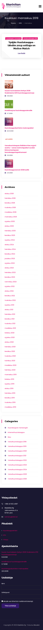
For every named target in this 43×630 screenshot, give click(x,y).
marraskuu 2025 (11, 217)
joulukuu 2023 (10, 258)
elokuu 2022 (9, 291)
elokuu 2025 (9, 226)
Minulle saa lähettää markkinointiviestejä (18, 601)
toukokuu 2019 (10, 402)
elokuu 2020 (9, 342)
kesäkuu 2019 (10, 398)
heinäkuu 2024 (10, 249)
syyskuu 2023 (10, 263)
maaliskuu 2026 (10, 212)
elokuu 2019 (9, 388)
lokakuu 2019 (9, 379)
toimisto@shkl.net (11, 517)
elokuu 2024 (9, 244)
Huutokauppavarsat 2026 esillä (17, 170)
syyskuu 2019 (9, 384)
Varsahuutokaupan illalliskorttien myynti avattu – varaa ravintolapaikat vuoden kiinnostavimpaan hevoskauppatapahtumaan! (20, 148)
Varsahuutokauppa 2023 (17, 465)
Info (4, 535)
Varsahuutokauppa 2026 (17, 479)
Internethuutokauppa (16, 432)
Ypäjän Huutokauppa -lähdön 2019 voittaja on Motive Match (21, 45)
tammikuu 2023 (10, 282)
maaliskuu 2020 (10, 365)
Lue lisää (21, 53)
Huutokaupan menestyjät (13, 38)
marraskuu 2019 (10, 374)
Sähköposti (5, 592)
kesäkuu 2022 (10, 296)
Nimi (3, 584)
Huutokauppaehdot (10, 531)
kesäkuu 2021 (10, 319)
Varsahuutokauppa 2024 (17, 469)
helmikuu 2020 (10, 370)
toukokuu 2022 (10, 300)
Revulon (37, 625)
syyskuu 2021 (9, 305)
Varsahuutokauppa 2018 (30, 38)
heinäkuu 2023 (10, 272)
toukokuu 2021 (10, 323)
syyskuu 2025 (10, 221)
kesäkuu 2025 (10, 235)
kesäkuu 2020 (10, 351)
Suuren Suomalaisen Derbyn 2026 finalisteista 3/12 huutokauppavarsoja (19, 92)
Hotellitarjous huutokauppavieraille (18, 110)
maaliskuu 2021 (10, 328)
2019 (20, 23)
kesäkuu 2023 (10, 277)
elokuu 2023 (9, 268)
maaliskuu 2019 (10, 407)
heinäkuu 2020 (10, 347)
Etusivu (13, 23)
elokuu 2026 (9, 193)
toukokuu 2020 (10, 356)
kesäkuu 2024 (10, 254)
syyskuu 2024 (10, 240)
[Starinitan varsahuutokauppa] (11, 6)
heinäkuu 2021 (10, 314)
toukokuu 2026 (10, 207)
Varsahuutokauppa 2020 (17, 451)
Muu (9, 437)
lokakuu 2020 (9, 333)
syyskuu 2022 (10, 286)
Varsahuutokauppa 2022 (17, 460)
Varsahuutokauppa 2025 (17, 474)
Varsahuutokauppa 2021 (17, 455)
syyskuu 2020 (10, 337)
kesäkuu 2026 (10, 203)
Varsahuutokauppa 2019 (17, 446)
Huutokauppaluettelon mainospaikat (19, 128)
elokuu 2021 (9, 309)
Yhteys (5, 540)
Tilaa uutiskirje (10, 606)
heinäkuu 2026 (10, 198)
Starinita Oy (21, 625)
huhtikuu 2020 (10, 360)
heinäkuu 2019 (10, 393)
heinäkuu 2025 (10, 231)
